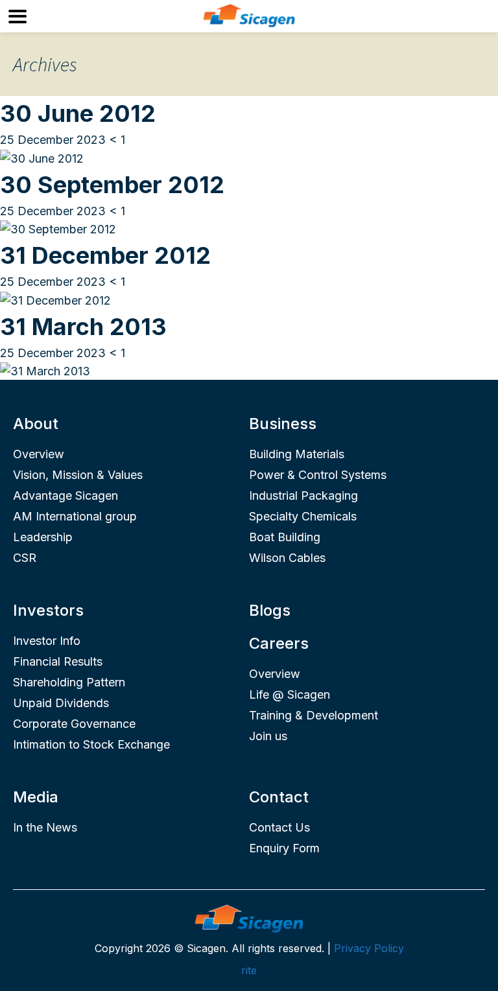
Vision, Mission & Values (78, 475)
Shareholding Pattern (69, 682)
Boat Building (284, 537)
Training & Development (313, 715)
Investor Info (46, 640)
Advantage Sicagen (65, 495)
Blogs (269, 610)
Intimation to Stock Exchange (91, 744)
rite (249, 970)
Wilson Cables (287, 558)
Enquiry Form (284, 848)
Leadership (43, 537)
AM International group (75, 516)
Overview (38, 454)
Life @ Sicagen (289, 694)
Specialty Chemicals (303, 516)
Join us (268, 736)
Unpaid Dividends (61, 703)
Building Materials (296, 454)
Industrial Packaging (303, 495)
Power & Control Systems (317, 475)
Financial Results (57, 661)
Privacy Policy (369, 948)
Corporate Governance (74, 723)
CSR (24, 558)
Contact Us (279, 827)
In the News (45, 827)
